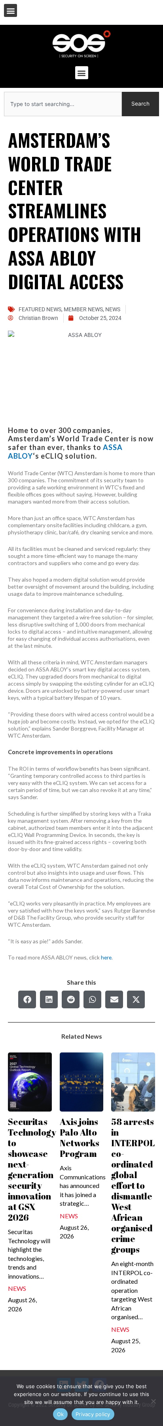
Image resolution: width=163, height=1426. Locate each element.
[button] (10, 10)
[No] (153, 1401)
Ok (60, 1414)
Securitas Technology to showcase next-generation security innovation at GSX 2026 (32, 1169)
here (106, 957)
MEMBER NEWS (83, 309)
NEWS (112, 309)
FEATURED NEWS (40, 309)
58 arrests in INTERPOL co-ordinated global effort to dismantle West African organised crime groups (133, 1185)
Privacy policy (93, 1414)
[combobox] (63, 104)
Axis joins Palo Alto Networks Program (79, 1137)
